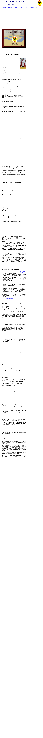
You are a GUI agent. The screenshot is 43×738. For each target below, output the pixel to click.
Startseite (4, 7)
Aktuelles (15, 7)
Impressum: (21, 729)
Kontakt (26, 7)
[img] (21, 14)
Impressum (32, 7)
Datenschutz (38, 7)
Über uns (10, 7)
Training (20, 7)
